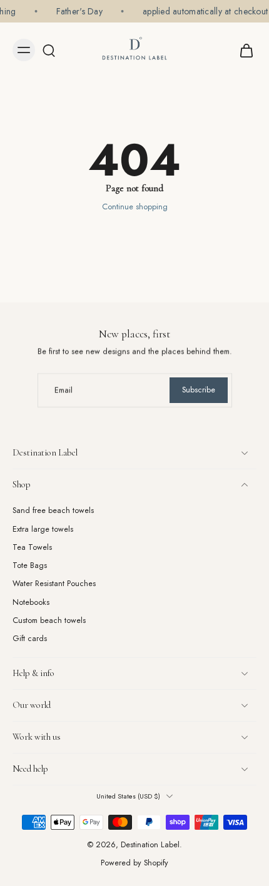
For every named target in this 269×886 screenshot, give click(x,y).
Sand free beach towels (53, 510)
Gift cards (30, 639)
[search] (49, 49)
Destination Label (150, 844)
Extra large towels (43, 529)
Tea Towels (32, 547)
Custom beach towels (49, 620)
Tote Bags (30, 565)
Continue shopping (135, 206)
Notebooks (31, 602)
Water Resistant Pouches (54, 584)
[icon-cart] (242, 49)
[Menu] (24, 50)
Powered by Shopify (134, 863)
